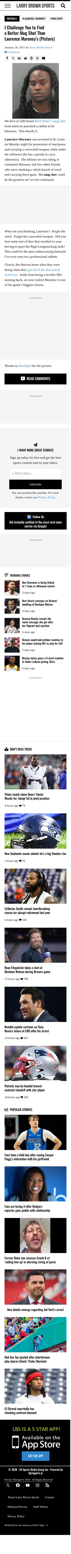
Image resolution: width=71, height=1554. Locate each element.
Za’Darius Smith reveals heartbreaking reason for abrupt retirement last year (27, 911)
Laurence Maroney (34, 18)
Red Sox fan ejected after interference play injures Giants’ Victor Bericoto (27, 1359)
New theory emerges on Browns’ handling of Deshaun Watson (39, 602)
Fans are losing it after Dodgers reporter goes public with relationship (27, 1208)
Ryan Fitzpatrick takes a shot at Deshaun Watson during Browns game (27, 970)
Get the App (35, 1456)
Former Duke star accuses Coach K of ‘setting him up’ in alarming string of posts (30, 1260)
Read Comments (38, 378)
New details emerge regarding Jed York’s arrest (35, 1310)
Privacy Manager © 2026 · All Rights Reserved (29, 1479)
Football (12, 18)
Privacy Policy (46, 497)
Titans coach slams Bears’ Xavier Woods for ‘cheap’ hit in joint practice (27, 796)
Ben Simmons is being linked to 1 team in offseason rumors (38, 584)
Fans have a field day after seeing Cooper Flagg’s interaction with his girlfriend (29, 1157)
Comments (13, 52)
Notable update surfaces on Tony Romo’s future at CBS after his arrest (27, 1029)
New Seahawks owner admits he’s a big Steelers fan (35, 854)
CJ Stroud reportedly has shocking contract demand (21, 1411)
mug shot (57, 18)
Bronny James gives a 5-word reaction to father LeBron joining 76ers (42, 659)
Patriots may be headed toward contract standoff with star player (25, 1088)
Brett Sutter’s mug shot (50, 121)
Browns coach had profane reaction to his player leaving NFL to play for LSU (42, 641)
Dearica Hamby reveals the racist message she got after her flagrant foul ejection (37, 622)
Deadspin (25, 366)
